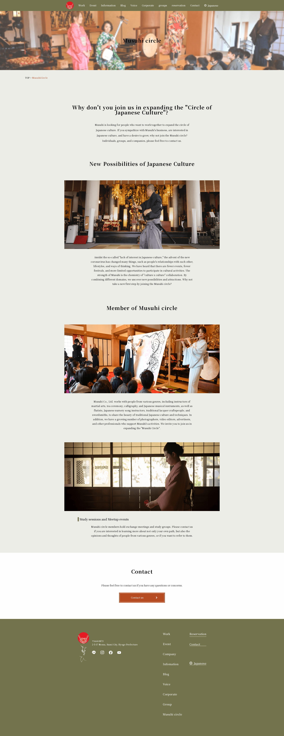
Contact (194, 5)
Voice (133, 5)
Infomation (171, 664)
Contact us (137, 597)
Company (169, 654)
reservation (178, 5)
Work (81, 5)
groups (163, 5)
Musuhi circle (172, 714)
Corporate (148, 5)
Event (93, 5)
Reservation (197, 633)
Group (167, 704)
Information (108, 5)
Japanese (213, 5)
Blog (123, 5)
